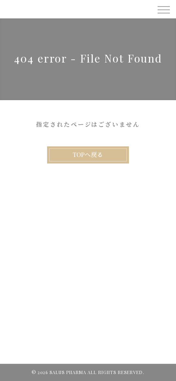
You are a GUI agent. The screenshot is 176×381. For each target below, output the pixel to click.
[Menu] (163, 9)
